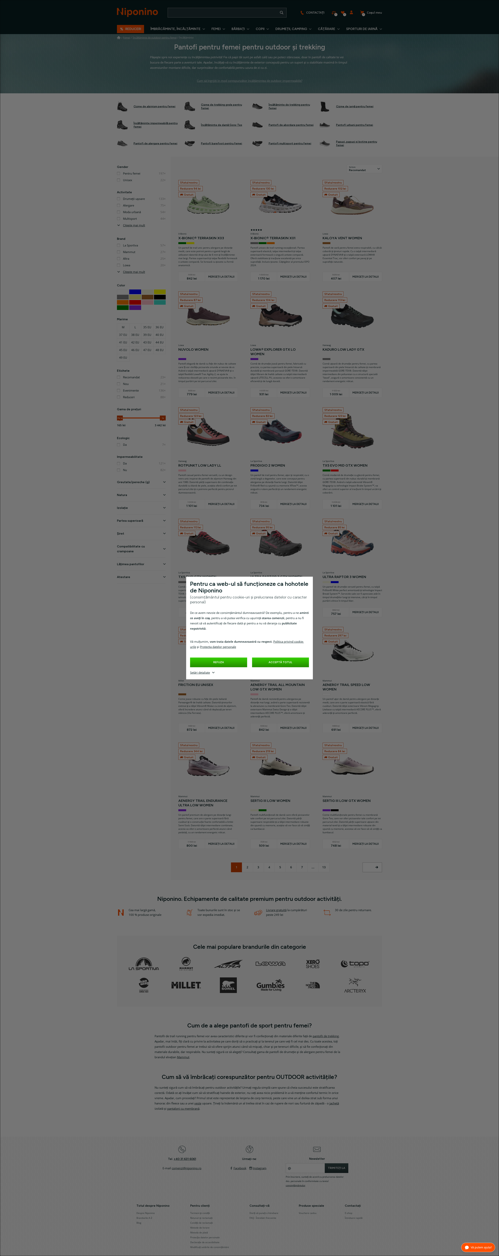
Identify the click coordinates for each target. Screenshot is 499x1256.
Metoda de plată (199, 1232)
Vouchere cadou (307, 1213)
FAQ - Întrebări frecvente (263, 1218)
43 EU (147, 342)
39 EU (147, 335)
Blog (138, 1223)
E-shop (348, 1213)
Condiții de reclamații (201, 1223)
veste (197, 1103)
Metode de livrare (200, 1228)
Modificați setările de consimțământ (209, 1247)
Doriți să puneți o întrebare (264, 1213)
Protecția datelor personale (218, 647)
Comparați (333, 13)
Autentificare (351, 13)
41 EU (123, 342)
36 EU (160, 327)
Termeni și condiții (200, 1213)
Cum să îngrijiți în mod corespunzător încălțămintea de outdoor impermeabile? (249, 81)
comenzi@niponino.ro (186, 1168)
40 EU (160, 335)
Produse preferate (342, 13)
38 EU (135, 335)
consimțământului (295, 1185)
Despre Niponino (145, 1213)
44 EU (160, 342)
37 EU (123, 335)
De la (120, 418)
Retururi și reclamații (201, 1218)
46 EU (135, 350)
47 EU (147, 350)
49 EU (123, 358)
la (163, 418)
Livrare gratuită (276, 910)
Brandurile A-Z (144, 1218)
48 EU (160, 350)
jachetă (334, 1103)
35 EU (147, 327)
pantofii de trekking (326, 1036)
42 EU (135, 342)
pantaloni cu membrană (183, 1109)
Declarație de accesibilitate (204, 1242)
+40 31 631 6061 (185, 1159)
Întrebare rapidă (354, 1218)
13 (324, 867)
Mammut (183, 1057)
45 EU (123, 350)
